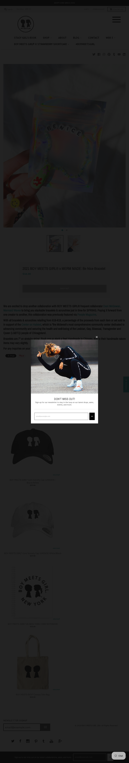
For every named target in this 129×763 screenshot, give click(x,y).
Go (92, 416)
